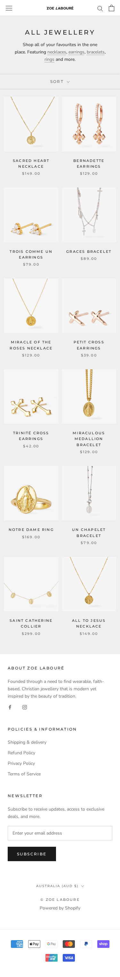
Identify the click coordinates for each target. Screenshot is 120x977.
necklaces (56, 52)
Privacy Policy (21, 763)
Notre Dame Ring (31, 529)
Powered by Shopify (60, 908)
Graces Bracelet (88, 251)
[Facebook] (10, 707)
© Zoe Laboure (60, 899)
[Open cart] (111, 8)
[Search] (100, 8)
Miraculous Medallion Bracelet (89, 439)
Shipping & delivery (27, 742)
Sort (58, 81)
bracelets (96, 52)
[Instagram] (24, 707)
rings (49, 59)
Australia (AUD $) (57, 886)
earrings (76, 52)
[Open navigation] (9, 7)
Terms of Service (24, 774)
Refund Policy (21, 753)
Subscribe (32, 854)
